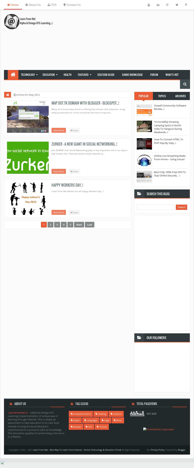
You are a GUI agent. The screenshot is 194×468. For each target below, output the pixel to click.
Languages (92, 420)
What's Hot (172, 75)
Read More (58, 130)
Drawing (102, 413)
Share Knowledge (132, 75)
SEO (90, 426)
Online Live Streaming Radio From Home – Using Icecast (170, 157)
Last (89, 224)
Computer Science (82, 413)
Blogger (181, 449)
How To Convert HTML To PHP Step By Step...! (168, 141)
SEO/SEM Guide (105, 75)
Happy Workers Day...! (67, 185)
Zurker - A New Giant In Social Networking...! (84, 144)
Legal (106, 420)
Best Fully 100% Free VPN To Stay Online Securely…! (170, 173)
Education (49, 75)
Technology (28, 75)
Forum (154, 75)
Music (119, 420)
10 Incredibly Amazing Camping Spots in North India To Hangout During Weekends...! (168, 127)
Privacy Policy (157, 449)
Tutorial (103, 426)
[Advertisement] (131, 39)
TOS (53, 5)
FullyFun (117, 413)
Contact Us (73, 5)
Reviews (77, 426)
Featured (83, 75)
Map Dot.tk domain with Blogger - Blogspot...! (85, 103)
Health (67, 75)
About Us (34, 5)
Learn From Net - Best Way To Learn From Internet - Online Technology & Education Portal (77, 449)
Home (14, 5)
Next (79, 224)
